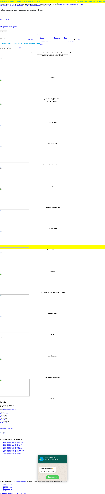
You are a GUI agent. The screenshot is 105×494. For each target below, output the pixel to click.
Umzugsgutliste (19, 47)
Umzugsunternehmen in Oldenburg (12, 444)
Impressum (3, 428)
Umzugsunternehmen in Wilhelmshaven (13, 450)
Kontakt (79, 39)
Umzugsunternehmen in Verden (11, 445)
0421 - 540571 (5, 20)
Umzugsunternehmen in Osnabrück (12, 448)
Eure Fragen (71, 41)
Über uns (39, 34)
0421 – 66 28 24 (4, 416)
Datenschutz (10, 428)
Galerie (59, 41)
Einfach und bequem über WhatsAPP (94, 1)
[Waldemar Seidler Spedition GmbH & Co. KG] (41, 4)
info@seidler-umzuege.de (8, 27)
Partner (42, 38)
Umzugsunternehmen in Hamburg (12, 453)
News (65, 38)
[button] (13, 493)
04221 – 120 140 (4, 422)
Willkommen (30, 39)
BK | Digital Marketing (20, 481)
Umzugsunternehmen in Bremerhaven (13, 442)
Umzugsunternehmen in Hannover (12, 451)
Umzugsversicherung (45, 41)
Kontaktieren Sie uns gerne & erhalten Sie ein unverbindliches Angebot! (20, 1)
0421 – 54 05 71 (4, 414)
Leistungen (57, 38)
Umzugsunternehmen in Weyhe (11, 447)
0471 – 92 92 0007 (5, 419)
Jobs (41, 44)
